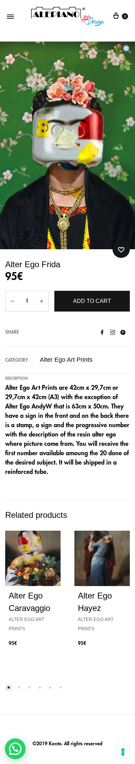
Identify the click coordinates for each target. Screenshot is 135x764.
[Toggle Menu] (10, 16)
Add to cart (92, 301)
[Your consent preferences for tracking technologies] (122, 751)
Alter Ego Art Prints (66, 359)
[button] (15, 748)
